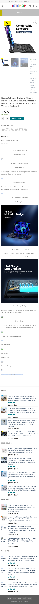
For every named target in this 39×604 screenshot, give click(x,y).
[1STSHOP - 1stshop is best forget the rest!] (19, 5)
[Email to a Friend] (16, 129)
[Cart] (37, 6)
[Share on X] (9, 129)
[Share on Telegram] (25, 129)
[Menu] (2, 6)
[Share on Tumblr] (22, 129)
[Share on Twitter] (12, 129)
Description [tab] (5, 136)
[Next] (34, 38)
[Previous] (4, 38)
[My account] (33, 6)
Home (19, 12)
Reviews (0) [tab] (5, 144)
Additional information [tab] (9, 140)
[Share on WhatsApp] (3, 129)
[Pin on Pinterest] (19, 129)
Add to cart (17, 118)
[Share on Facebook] (6, 129)
